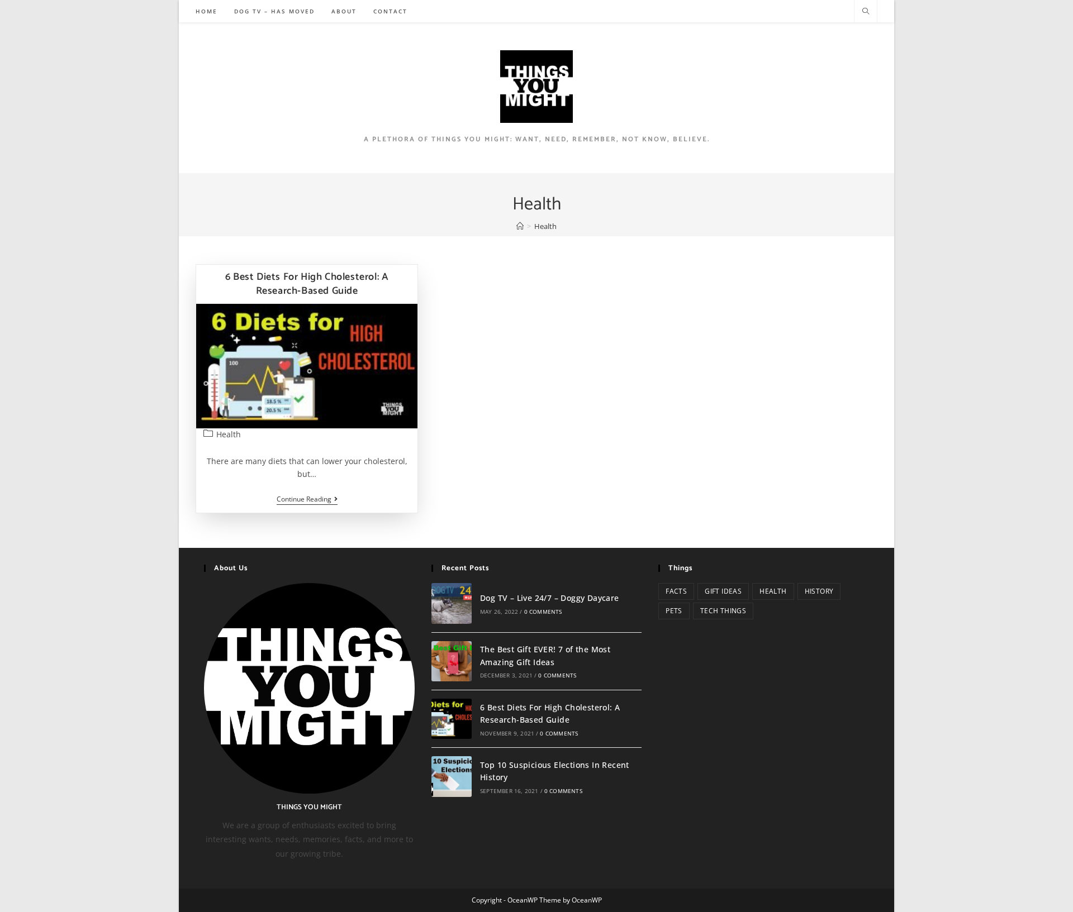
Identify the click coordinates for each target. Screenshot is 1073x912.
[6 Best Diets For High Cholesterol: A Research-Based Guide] (451, 719)
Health (228, 434)
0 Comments (543, 611)
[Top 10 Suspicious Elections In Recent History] (451, 776)
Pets (674, 610)
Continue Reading (307, 500)
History (819, 591)
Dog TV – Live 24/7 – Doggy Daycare (549, 598)
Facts (676, 591)
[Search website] (865, 12)
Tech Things (723, 610)
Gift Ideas (723, 591)
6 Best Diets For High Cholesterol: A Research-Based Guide (307, 284)
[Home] (520, 226)
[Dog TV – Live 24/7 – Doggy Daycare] (451, 603)
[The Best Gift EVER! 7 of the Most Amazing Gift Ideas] (451, 661)
